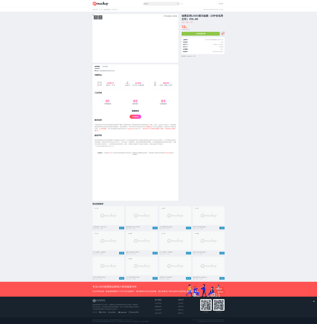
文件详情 (105, 66)
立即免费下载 (200, 33)
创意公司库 (158, 313)
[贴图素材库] (104, 312)
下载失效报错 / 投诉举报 (170, 16)
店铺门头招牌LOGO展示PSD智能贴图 (133, 252)
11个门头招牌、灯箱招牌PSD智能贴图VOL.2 (98, 252)
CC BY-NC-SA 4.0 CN (127, 320)
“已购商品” (148, 127)
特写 (192, 22)
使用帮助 (97, 66)
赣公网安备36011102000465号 (205, 321)
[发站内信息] (167, 152)
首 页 (100, 9)
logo (183, 22)
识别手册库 (158, 310)
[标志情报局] (100, 4)
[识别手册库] (134, 312)
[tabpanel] (135, 14)
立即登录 (220, 292)
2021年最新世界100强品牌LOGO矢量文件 (166, 227)
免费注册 (219, 289)
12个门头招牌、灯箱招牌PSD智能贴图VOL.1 (165, 252)
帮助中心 (180, 313)
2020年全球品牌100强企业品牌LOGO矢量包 (99, 277)
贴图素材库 (158, 306)
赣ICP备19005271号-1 (219, 321)
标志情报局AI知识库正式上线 (107, 70)
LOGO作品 (158, 303)
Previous (94, 14)
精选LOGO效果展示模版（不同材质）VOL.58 (200, 252)
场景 (187, 22)
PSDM (110, 152)
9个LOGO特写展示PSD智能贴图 (133, 277)
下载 (121, 228)
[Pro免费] (142, 250)
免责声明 (180, 306)
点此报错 (103, 129)
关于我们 (180, 303)
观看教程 (135, 116)
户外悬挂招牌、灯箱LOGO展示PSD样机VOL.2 (99, 227)
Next (176, 14)
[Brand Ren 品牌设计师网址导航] (114, 312)
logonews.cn (210, 320)
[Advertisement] (135, 178)
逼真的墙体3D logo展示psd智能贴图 (200, 277)
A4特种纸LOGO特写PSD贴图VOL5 (166, 277)
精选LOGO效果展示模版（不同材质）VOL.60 (200, 227)
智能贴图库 (107, 9)
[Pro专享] (175, 225)
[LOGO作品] (124, 312)
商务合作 (180, 310)
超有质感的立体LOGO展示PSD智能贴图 (133, 227)
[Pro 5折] (108, 225)
